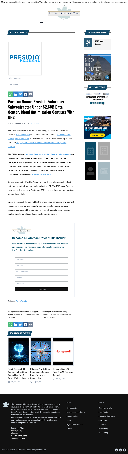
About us (14, 433)
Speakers (102, 425)
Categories (102, 420)
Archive (69, 429)
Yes (125, 2)
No (64, 5)
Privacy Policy (16, 431)
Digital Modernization (74, 425)
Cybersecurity (71, 408)
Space (68, 420)
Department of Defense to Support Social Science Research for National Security (23, 315)
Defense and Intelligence (75, 412)
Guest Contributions (19, 436)
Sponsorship (103, 433)
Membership (103, 429)
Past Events (103, 412)
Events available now (106, 416)
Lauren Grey (35, 123)
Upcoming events (105, 408)
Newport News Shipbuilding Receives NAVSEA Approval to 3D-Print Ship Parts (56, 315)
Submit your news (18, 438)
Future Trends (21, 301)
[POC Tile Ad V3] (97, 127)
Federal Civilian (72, 416)
